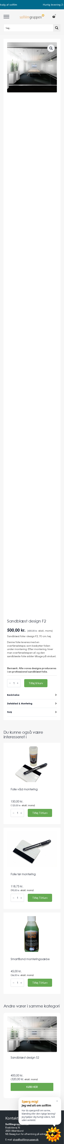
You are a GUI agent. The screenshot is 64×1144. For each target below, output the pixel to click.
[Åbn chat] (53, 1134)
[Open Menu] (6, 16)
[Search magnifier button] (56, 27)
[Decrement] (10, 683)
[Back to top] (33, 1140)
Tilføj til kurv (36, 683)
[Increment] (18, 683)
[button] (51, 48)
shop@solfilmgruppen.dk (26, 1139)
